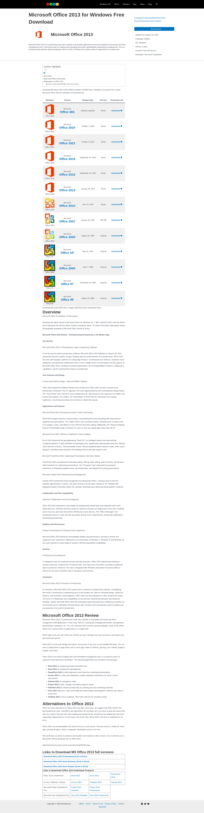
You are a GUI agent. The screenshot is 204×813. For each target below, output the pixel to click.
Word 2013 (75, 776)
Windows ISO (105, 4)
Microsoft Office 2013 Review (55, 79)
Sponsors (102, 807)
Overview (48, 76)
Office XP (67, 252)
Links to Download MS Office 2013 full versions (63, 84)
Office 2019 (67, 159)
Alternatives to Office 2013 (54, 81)
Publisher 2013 (96, 782)
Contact (121, 804)
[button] (157, 4)
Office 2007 (67, 221)
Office (116, 4)
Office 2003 (67, 237)
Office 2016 (67, 174)
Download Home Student (151, 21)
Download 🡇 (116, 111)
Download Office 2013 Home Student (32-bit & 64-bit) (66, 767)
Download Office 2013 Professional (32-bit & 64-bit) (65, 757)
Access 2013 (76, 782)
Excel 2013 (94, 776)
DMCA (81, 804)
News (142, 4)
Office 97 (67, 284)
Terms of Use (97, 804)
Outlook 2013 (116, 782)
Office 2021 (67, 143)
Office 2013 (67, 190)
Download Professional (143, 18)
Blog (150, 4)
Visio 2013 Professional (99, 795)
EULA (88, 804)
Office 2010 (67, 205)
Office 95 (67, 299)
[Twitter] (145, 804)
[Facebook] (142, 804)
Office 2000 (67, 268)
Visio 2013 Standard (79, 795)
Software (126, 4)
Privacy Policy (110, 804)
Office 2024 (67, 127)
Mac (135, 4)
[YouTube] (148, 804)
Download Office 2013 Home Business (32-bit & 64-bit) (66, 762)
